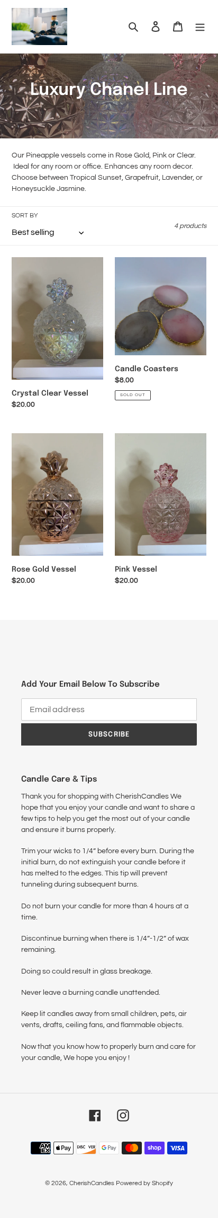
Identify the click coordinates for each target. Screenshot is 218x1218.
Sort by (25, 215)
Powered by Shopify (144, 1183)
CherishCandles (91, 1183)
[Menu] (200, 26)
